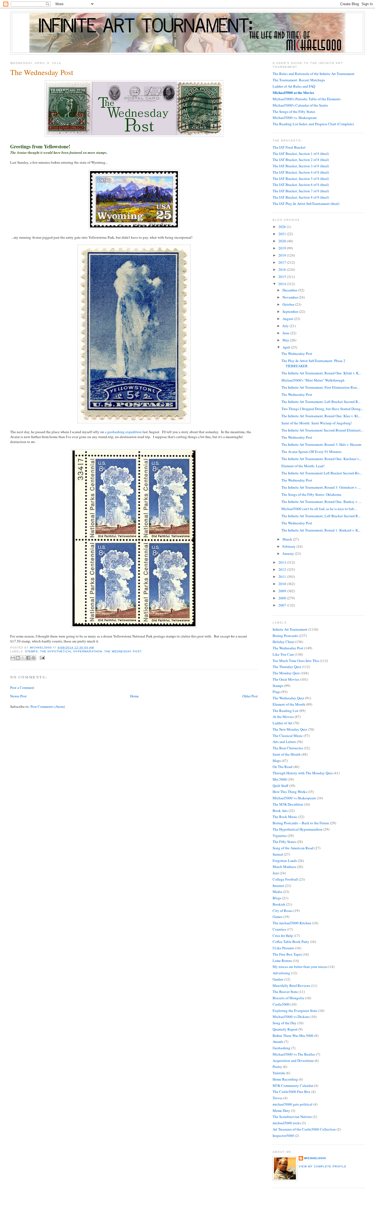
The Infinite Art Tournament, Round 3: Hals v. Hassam (321, 444)
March (287, 539)
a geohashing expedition (123, 431)
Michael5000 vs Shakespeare (294, 797)
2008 (282, 597)
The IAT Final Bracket (289, 147)
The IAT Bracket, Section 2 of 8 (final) (301, 159)
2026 (282, 226)
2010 (282, 583)
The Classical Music (288, 735)
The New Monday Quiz (290, 729)
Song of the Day (284, 1022)
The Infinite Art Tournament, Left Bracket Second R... (320, 401)
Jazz (276, 872)
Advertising (281, 972)
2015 (282, 276)
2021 (282, 233)
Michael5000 (41, 647)
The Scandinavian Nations (292, 1116)
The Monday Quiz (286, 672)
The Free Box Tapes (287, 954)
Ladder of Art (282, 722)
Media (277, 891)
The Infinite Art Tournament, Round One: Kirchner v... (321, 458)
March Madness (284, 866)
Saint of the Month (287, 754)
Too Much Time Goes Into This (296, 660)
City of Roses (283, 910)
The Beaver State (285, 991)
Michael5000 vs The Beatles (294, 1054)
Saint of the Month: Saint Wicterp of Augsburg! (316, 423)
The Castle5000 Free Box (291, 1091)
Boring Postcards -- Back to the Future (301, 822)
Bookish (279, 904)
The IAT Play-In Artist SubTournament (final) (306, 203)
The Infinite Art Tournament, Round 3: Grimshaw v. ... (321, 487)
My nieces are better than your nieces (300, 966)
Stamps (31, 651)
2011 (282, 576)
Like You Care (283, 654)
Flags (277, 691)
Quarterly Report (285, 1029)
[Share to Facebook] (28, 658)
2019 (282, 248)
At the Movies (283, 716)
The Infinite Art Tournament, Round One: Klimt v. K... (321, 373)
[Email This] (12, 658)
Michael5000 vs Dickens (291, 1016)
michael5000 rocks (287, 1122)
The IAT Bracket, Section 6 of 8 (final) (301, 184)
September (290, 311)
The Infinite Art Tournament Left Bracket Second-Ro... (321, 473)
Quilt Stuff (280, 785)
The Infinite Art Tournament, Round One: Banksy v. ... (321, 501)
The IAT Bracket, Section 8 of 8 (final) (301, 197)
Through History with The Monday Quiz (303, 772)
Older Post (250, 696)
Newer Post (18, 696)
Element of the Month (289, 704)
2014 (282, 283)
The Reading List (285, 710)
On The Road (282, 766)
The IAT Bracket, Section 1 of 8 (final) (301, 153)
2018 (282, 255)
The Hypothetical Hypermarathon (71, 651)
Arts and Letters (284, 741)
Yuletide (279, 1072)
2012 (282, 569)
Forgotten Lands (285, 860)
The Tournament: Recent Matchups (299, 79)
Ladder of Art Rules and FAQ (294, 86)
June (286, 332)
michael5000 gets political (292, 1104)
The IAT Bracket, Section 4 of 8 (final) (301, 172)
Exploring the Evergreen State (295, 1010)
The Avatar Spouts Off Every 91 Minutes (311, 451)
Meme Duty (281, 1110)
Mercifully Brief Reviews (291, 985)
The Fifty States (284, 841)
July (286, 325)
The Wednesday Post (123, 651)
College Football (285, 879)
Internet (278, 885)
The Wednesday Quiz (288, 697)
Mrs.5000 (280, 779)
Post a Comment (22, 687)
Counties (279, 929)
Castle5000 (281, 1004)
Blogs (277, 897)
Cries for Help (283, 935)
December (290, 290)
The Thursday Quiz (287, 666)
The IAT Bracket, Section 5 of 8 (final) (301, 178)
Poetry (277, 1066)
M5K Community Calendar (293, 1085)
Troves (277, 1097)
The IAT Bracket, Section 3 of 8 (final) (301, 165)
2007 (282, 605)
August (288, 318)
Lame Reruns (282, 960)
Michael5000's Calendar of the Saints (300, 105)
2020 (282, 240)
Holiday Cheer (283, 641)
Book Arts (280, 810)
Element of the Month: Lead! (302, 465)
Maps (277, 760)
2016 (282, 269)
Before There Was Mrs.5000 (293, 1035)
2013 (282, 562)
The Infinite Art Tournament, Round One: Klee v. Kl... (320, 415)
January (288, 553)
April (286, 347)
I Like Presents (283, 947)
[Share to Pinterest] (33, 658)
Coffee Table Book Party (291, 941)
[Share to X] (23, 658)
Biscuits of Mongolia (288, 997)
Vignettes (280, 835)
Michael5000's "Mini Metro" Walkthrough (313, 380)
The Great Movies (286, 679)
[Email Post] (41, 657)
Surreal (278, 854)
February (289, 546)
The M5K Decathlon (288, 804)
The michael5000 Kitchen (292, 922)
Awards (278, 1041)
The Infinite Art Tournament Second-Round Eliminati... (322, 430)
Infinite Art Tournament (290, 629)
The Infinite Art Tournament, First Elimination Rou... (320, 387)
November (290, 297)
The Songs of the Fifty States (294, 111)
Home (134, 696)
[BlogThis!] (18, 658)
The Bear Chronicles (288, 747)
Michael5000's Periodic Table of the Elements (307, 98)
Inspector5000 (283, 1135)
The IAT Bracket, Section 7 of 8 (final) (301, 190)
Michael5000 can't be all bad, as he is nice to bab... (319, 508)
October (288, 304)
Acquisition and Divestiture (293, 1060)
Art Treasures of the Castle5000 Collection (304, 1129)
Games (277, 916)
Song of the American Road (293, 847)
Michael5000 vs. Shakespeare (295, 117)
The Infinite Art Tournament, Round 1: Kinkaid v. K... (320, 530)
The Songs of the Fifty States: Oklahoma (311, 494)
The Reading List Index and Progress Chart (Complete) (313, 123)
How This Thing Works (290, 791)
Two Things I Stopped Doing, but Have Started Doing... (322, 408)
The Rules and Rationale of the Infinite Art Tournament (313, 73)
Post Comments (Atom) (47, 706)
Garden (278, 979)
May (286, 340)
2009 (282, 590)
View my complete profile (322, 1166)
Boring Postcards (285, 635)
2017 (282, 262)
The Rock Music (285, 816)
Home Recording (285, 1079)
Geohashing (281, 1047)
